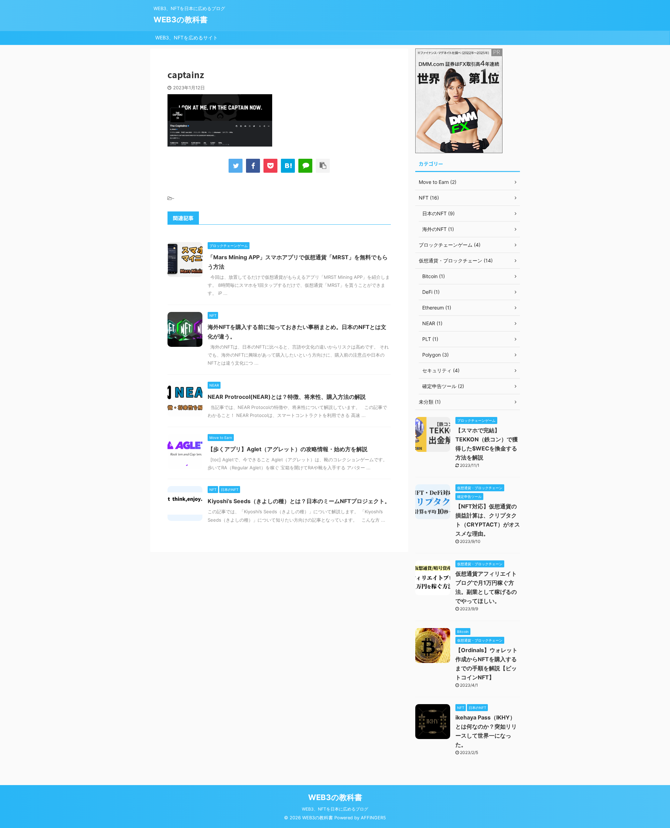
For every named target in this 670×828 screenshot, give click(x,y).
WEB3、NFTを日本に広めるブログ (335, 809)
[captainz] (288, 166)
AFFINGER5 (373, 817)
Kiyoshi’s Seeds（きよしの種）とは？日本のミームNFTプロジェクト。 (299, 501)
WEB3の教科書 (181, 19)
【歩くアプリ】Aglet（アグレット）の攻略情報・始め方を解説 (287, 449)
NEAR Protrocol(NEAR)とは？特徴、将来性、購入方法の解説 (287, 396)
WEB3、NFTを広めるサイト (186, 37)
